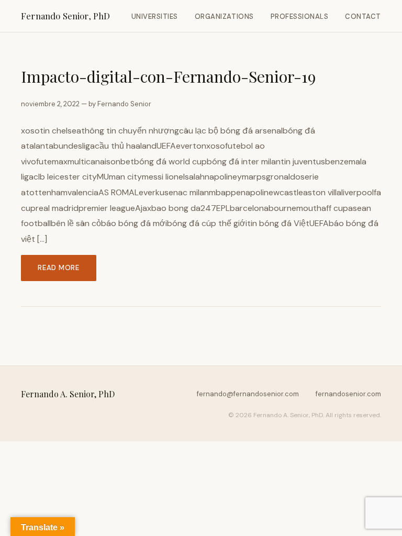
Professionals (300, 16)
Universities (154, 16)
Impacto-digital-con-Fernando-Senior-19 (168, 76)
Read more (59, 267)
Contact (363, 16)
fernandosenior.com (348, 393)
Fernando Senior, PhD (65, 15)
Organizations (224, 16)
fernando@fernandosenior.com (248, 393)
